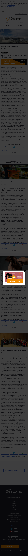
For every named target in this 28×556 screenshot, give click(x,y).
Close (25, 271)
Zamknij (6, 283)
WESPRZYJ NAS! (15, 281)
